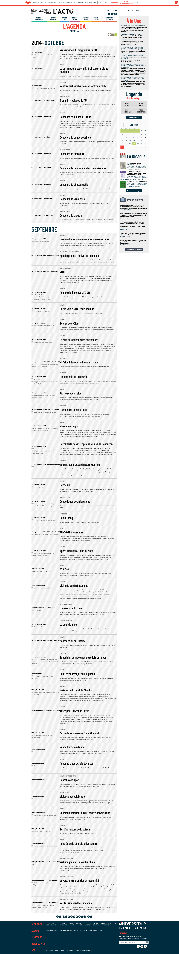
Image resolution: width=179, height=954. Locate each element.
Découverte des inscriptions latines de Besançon (86, 444)
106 (64, 916)
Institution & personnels (109, 19)
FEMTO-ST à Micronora (71, 532)
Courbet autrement (134, 163)
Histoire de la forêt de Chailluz (76, 690)
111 (76, 916)
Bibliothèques (78, 3)
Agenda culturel (127, 104)
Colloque (62, 358)
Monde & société (74, 19)
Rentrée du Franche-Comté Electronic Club (83, 86)
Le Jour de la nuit (69, 625)
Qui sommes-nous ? (52, 950)
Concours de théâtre (71, 215)
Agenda (35, 930)
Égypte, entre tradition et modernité (79, 881)
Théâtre (68, 211)
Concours (62, 96)
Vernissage (63, 858)
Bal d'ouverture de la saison (75, 829)
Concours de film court (72, 154)
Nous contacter (67, 950)
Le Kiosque (36, 937)
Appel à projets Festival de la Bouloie (79, 256)
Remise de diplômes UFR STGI (75, 293)
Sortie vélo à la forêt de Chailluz (77, 309)
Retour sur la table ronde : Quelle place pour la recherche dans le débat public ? (133, 51)
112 (79, 916)
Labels (136, 3)
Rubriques (36, 924)
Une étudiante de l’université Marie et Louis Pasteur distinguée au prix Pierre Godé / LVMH (133, 215)
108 (69, 916)
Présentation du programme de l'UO (79, 50)
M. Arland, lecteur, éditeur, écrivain (79, 362)
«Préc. (122, 125)
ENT (106, 3)
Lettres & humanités (53, 19)
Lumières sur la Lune (71, 608)
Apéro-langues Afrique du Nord (76, 551)
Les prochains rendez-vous (109, 34)
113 (82, 916)
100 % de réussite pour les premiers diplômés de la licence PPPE (133, 234)
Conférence (63, 235)
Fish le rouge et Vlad (71, 393)
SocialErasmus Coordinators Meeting (80, 465)
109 (72, 916)
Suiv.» (146, 125)
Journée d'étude (64, 792)
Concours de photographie (74, 185)
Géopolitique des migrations (75, 501)
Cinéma (68, 150)
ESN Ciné (64, 569)
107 (66, 916)
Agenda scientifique (127, 111)
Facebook (109, 14)
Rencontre (63, 82)
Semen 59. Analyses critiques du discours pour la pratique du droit (136, 173)
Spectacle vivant (74, 252)
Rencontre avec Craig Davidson (76, 764)
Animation (68, 268)
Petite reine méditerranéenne (76, 903)
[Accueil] (52, 11)
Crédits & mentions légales (83, 950)
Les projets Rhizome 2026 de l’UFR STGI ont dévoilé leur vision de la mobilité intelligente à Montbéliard (133, 206)
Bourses (62, 319)
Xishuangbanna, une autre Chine (77, 862)
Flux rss (115, 14)
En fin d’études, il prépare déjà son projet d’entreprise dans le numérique (133, 241)
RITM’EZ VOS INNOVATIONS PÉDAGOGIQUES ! (130, 60)
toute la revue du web (134, 250)
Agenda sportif (141, 104)
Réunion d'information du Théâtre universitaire (85, 813)
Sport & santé (72, 924)
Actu (33, 950)
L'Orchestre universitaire (73, 410)
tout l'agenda (134, 117)
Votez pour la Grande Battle (74, 711)
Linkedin (112, 14)
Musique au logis (69, 426)
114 (85, 916)
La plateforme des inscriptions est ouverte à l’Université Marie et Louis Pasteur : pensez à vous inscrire (134, 29)
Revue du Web (38, 943)
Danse (66, 252)
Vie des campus (96, 19)
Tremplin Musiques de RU (73, 100)
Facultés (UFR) (38, 3)
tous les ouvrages (134, 191)
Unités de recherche (65, 3)
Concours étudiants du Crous (75, 117)
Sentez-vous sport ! (71, 780)
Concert (62, 65)
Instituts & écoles (50, 3)
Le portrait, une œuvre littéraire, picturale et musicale (84, 70)
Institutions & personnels (106, 924)
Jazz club (65, 485)
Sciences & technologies (39, 19)
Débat (68, 497)
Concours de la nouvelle (72, 199)
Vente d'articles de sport (73, 747)
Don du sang (63, 514)
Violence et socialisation (73, 796)
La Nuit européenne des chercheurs (79, 340)
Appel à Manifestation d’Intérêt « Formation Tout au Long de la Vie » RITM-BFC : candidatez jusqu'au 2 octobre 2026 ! (133, 84)
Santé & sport (64, 19)
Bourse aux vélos (69, 323)
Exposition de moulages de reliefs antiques (83, 657)
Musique (68, 96)
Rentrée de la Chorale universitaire (78, 844)
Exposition (63, 406)
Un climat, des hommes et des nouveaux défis (84, 239)
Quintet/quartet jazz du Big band (77, 674)
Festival (62, 760)
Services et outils (90, 3)
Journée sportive (71, 776)
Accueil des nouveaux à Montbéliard (79, 733)
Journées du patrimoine (73, 641)
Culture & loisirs (86, 19)
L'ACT (101, 3)
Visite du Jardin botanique (74, 586)
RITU (62, 272)
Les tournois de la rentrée (74, 377)
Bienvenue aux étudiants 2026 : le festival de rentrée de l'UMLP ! (133, 36)
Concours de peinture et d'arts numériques (83, 168)
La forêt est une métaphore (137, 182)
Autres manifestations (141, 111)
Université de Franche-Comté (28, 2)
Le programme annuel (112, 34)
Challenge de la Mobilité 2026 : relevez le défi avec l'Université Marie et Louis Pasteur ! (132, 42)
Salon (61, 528)
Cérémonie (63, 289)
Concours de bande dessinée (75, 137)
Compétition (63, 373)
